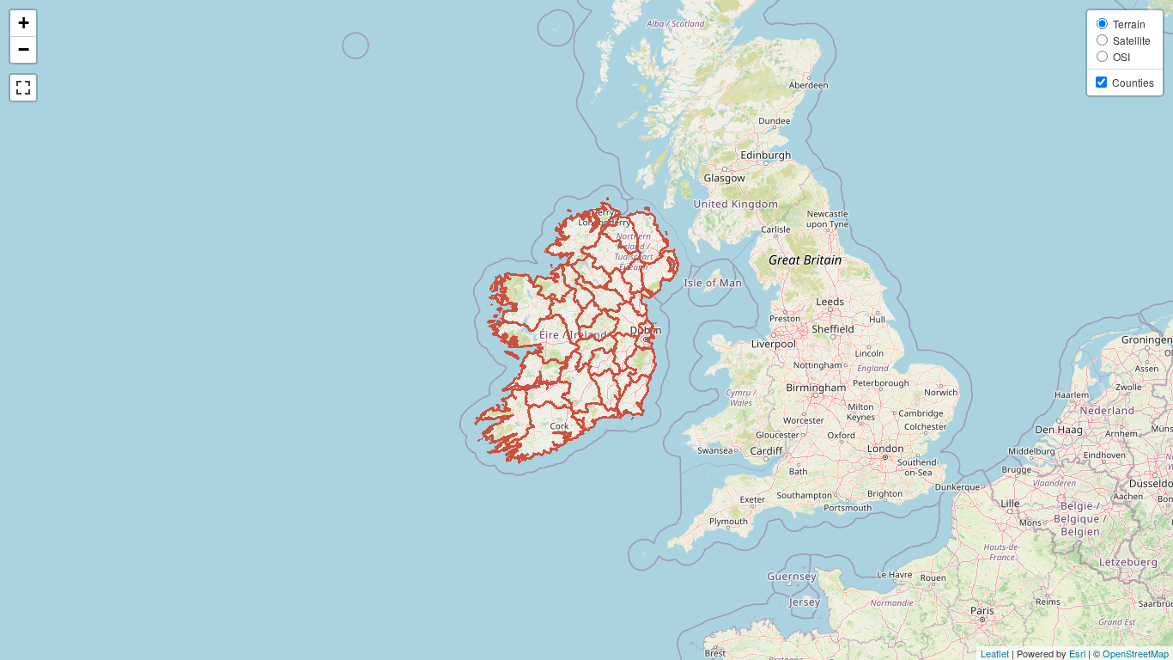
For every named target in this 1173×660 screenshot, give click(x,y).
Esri (1077, 653)
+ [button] (23, 23)
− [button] (23, 49)
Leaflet (995, 653)
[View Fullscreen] (23, 88)
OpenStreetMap (1136, 653)
